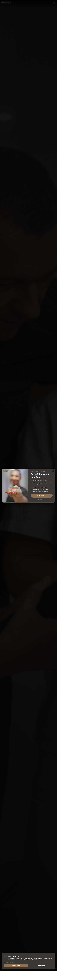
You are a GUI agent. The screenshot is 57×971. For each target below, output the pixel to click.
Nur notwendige (41, 965)
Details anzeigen (10, 962)
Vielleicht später (42, 499)
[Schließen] (53, 470)
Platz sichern (41, 495)
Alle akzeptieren (16, 965)
